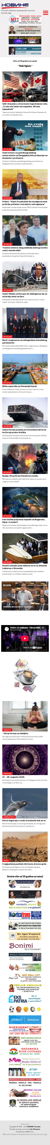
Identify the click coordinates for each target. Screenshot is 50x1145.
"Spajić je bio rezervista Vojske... (18, 607)
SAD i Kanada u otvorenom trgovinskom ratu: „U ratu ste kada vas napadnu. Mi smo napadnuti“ (25, 106)
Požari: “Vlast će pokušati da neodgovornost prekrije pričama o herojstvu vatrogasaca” (24, 202)
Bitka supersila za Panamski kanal (19, 386)
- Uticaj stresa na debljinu (15, 733)
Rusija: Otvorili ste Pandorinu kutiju (20, 475)
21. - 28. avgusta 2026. (13, 777)
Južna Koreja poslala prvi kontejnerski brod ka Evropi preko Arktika (24, 431)
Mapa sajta (25, 1124)
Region (7, 585)
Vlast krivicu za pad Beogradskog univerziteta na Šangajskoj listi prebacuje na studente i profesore (25, 155)
